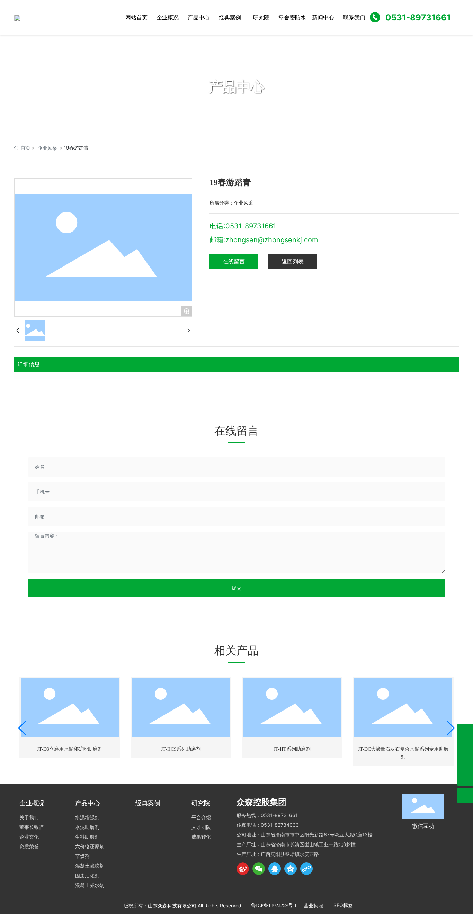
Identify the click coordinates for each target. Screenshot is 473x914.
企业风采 (47, 148)
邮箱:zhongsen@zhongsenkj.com (263, 240)
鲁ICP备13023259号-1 (274, 905)
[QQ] (274, 868)
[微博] (243, 868)
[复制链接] (306, 868)
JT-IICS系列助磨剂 (181, 749)
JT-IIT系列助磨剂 (292, 749)
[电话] (465, 731)
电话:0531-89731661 (242, 226)
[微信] (258, 868)
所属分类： (221, 203)
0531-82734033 (280, 825)
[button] (22, 728)
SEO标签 (343, 905)
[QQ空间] (290, 868)
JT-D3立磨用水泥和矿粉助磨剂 (69, 749)
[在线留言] (465, 762)
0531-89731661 (418, 17)
